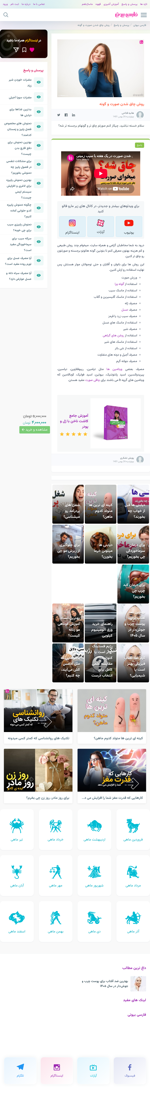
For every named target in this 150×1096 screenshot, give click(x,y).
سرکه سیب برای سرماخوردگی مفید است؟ (20, 244)
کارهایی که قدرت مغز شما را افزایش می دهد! (111, 798)
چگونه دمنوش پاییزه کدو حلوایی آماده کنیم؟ (19, 211)
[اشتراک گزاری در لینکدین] (73, 115)
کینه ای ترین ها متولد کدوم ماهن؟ (100, 511)
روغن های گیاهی (113, 335)
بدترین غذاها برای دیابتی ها (20, 112)
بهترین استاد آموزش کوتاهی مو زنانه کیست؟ (69, 627)
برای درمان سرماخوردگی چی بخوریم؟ (135, 551)
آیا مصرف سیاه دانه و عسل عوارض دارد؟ (18, 276)
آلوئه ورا (119, 284)
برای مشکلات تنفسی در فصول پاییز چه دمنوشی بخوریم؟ (18, 167)
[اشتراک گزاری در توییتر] (58, 115)
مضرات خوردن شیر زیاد (20, 83)
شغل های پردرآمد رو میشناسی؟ (71, 511)
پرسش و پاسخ (129, 4)
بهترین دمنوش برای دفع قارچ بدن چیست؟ (19, 148)
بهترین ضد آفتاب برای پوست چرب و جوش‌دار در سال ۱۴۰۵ (134, 624)
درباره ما (26, 4)
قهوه (98, 4)
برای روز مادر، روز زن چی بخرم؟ (47, 798)
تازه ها (143, 4)
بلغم (84, 4)
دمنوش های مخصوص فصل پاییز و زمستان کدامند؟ (17, 129)
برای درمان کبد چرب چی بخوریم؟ (134, 591)
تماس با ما (39, 4)
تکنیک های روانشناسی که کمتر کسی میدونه (38, 738)
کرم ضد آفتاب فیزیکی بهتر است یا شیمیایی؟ (134, 666)
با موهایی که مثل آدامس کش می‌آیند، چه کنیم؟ (70, 666)
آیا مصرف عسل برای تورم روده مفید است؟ (18, 261)
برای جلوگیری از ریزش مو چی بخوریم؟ (68, 551)
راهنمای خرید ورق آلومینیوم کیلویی (101, 630)
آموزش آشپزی (111, 4)
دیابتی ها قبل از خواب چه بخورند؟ (135, 511)
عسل (124, 309)
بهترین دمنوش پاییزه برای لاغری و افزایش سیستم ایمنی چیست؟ (18, 189)
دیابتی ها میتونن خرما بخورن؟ (103, 551)
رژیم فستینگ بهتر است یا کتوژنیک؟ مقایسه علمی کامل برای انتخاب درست (101, 660)
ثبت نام (15, 4)
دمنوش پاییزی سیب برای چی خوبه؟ (19, 227)
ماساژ (90, 4)
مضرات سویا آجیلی (20, 97)
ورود (5, 4)
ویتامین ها (114, 369)
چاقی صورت (92, 380)
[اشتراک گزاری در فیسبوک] (66, 115)
